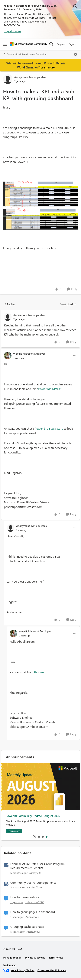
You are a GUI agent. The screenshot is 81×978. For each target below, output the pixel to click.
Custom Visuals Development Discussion (27, 54)
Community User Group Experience (33, 882)
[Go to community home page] (28, 44)
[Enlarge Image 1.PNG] (40, 194)
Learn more (47, 67)
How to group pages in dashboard (32, 912)
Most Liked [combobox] (68, 304)
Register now (12, 31)
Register (61, 44)
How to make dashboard (26, 897)
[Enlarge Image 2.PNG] (40, 219)
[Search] (51, 44)
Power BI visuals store (49, 428)
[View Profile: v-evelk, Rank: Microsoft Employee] (7, 355)
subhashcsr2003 (34, 902)
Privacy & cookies (35, 957)
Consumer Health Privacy (51, 970)
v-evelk (17, 353)
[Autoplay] (34, 837)
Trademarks (9, 964)
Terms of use (56, 957)
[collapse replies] (40, 312)
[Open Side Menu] (5, 44)
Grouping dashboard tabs (27, 926)
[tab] (39, 837)
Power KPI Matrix (49, 389)
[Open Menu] (75, 54)
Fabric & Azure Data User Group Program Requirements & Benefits (37, 866)
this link (39, 672)
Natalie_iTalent (35, 887)
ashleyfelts (35, 873)
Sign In (72, 44)
